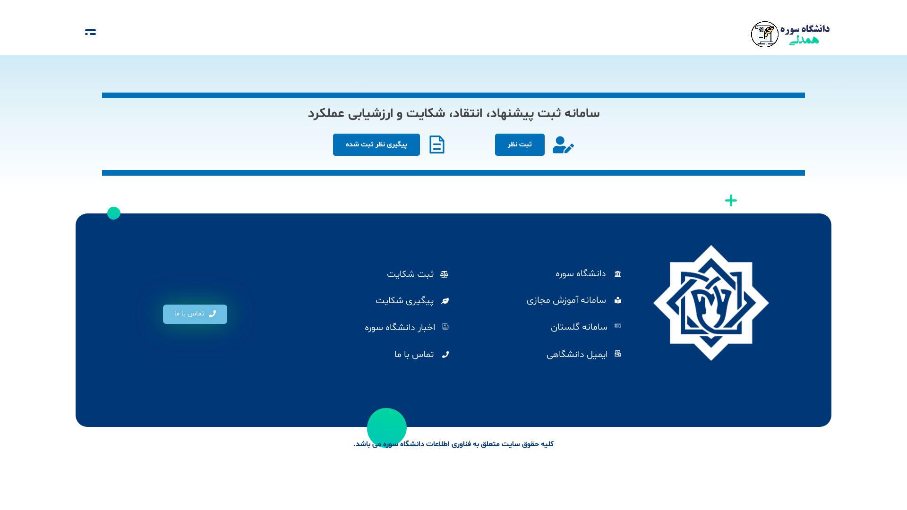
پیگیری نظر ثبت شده (376, 145)
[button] (195, 314)
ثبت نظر (520, 145)
